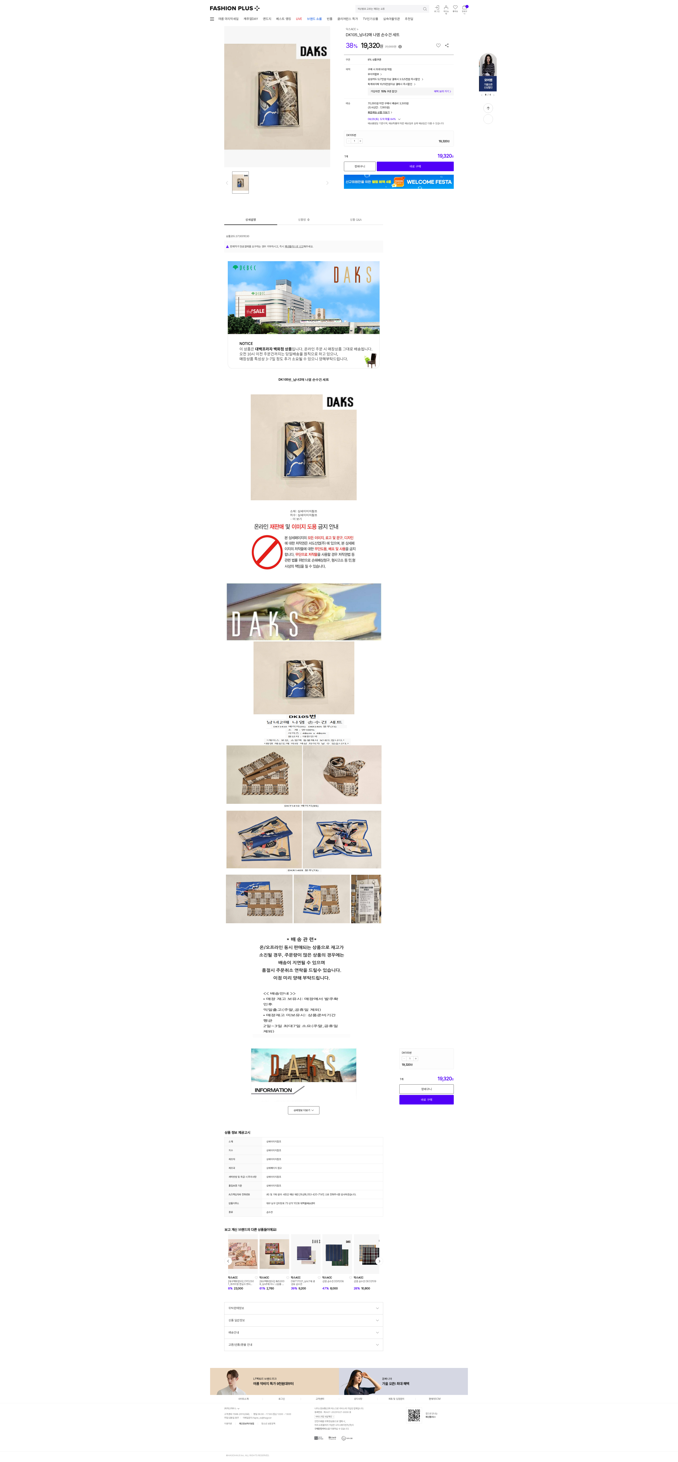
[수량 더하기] (360, 141)
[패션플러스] (235, 8)
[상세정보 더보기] (303, 1110)
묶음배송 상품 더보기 (378, 112)
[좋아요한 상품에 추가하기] (438, 45)
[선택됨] (240, 183)
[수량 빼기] (348, 141)
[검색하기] (422, 9)
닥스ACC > (352, 29)
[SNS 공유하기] (447, 45)
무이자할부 (373, 74)
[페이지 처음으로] (488, 108)
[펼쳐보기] (488, 119)
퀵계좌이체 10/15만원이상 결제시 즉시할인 (390, 84)
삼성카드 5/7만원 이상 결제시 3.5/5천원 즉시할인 (394, 79)
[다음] (493, 95)
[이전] (481, 95)
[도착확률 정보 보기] (384, 120)
